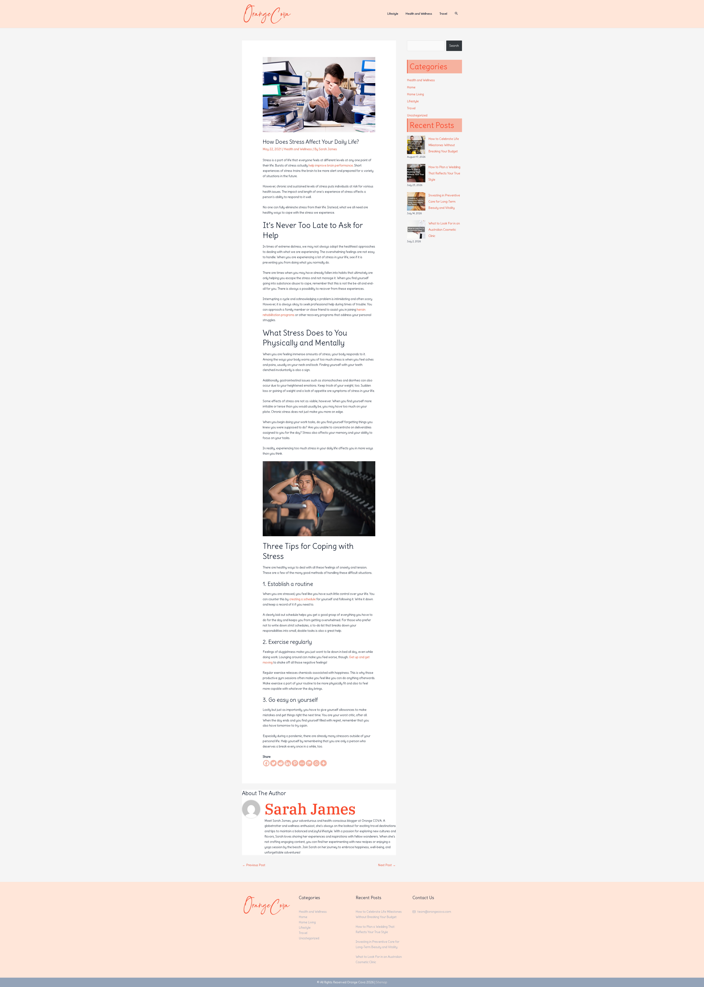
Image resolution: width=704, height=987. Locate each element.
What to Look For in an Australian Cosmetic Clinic (444, 229)
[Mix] (309, 763)
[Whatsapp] (316, 763)
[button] (456, 13)
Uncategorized (417, 115)
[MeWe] (302, 763)
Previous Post (253, 865)
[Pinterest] (295, 763)
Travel (411, 108)
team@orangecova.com (434, 912)
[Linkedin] (288, 763)
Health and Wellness (298, 149)
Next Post (387, 865)
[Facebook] (266, 763)
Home (411, 87)
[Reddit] (280, 763)
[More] (323, 763)
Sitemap (381, 982)
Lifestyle (413, 101)
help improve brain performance (331, 165)
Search (454, 46)
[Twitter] (273, 763)
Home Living (415, 94)
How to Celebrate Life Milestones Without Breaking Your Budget (443, 145)
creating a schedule (302, 599)
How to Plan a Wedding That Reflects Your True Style (444, 173)
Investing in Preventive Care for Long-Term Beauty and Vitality (444, 201)
